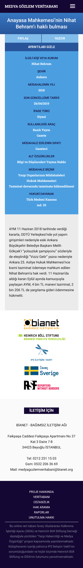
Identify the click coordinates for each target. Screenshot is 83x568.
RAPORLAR (41, 512)
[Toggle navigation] (72, 6)
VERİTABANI (41, 497)
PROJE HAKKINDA (41, 492)
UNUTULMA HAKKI (41, 517)
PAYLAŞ (23, 38)
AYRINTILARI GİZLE (41, 47)
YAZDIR (60, 38)
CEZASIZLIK (41, 502)
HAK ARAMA (41, 507)
